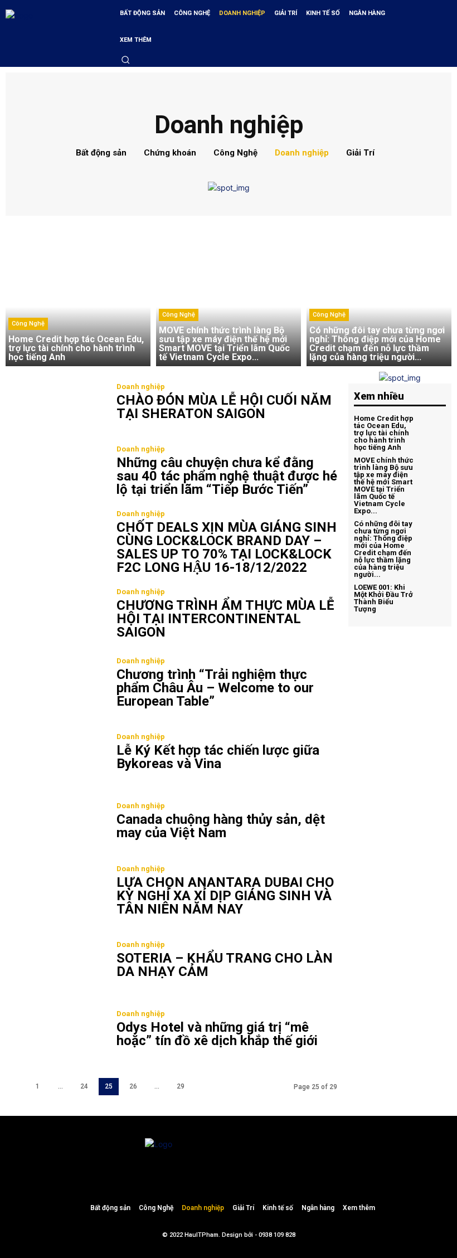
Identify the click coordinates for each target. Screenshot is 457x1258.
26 (133, 1086)
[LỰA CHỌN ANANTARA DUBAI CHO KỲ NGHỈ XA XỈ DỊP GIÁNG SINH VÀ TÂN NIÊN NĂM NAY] (55, 892)
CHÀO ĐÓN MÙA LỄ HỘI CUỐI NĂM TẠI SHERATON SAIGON (224, 406)
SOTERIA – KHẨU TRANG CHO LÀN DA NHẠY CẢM (224, 964)
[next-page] (204, 1086)
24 (84, 1086)
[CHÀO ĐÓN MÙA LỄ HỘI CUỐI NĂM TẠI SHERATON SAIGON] (55, 403)
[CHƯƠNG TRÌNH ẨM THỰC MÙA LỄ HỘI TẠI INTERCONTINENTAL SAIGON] (55, 615)
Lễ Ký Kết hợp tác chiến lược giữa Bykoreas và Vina (217, 756)
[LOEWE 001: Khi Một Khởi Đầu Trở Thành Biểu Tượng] (432, 597)
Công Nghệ (235, 153)
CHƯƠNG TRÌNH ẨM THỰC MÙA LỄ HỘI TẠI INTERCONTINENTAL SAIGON (225, 619)
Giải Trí (360, 153)
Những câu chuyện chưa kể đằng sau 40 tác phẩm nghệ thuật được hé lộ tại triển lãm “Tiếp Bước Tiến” (226, 476)
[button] (125, 59)
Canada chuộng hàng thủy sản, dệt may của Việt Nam (220, 826)
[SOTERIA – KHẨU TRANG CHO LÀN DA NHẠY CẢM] (55, 961)
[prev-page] (15, 1086)
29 (180, 1086)
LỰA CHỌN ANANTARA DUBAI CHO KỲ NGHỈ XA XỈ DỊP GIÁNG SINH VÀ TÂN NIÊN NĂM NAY (225, 896)
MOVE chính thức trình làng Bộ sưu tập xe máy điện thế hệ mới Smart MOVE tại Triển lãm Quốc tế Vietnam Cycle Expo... (384, 485)
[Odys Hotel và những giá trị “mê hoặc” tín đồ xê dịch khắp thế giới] (55, 1030)
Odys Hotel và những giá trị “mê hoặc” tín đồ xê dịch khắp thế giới (217, 1033)
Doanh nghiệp (302, 153)
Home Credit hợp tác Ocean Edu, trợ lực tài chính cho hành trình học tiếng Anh (384, 432)
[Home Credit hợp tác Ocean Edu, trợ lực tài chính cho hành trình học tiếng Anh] (78, 293)
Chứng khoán (170, 153)
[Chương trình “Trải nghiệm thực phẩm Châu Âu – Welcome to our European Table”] (55, 684)
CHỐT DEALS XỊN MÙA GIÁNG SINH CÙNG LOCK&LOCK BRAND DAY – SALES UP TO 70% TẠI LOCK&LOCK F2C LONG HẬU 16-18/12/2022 (226, 547)
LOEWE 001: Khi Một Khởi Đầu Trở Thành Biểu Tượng (383, 598)
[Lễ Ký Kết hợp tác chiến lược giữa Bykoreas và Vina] (55, 753)
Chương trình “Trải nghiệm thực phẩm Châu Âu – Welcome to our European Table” (215, 688)
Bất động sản (101, 153)
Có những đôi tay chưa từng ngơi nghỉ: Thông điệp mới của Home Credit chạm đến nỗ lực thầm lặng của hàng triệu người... (383, 549)
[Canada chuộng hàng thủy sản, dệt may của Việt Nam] (55, 822)
